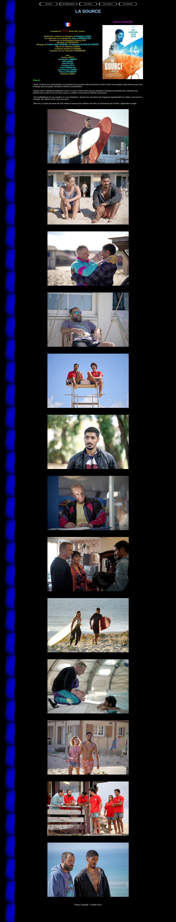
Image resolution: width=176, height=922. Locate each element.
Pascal (67, 68)
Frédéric (57, 44)
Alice (68, 61)
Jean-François (68, 70)
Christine (67, 66)
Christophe (67, 59)
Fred (67, 63)
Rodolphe (83, 36)
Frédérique (84, 44)
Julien (81, 38)
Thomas (67, 72)
